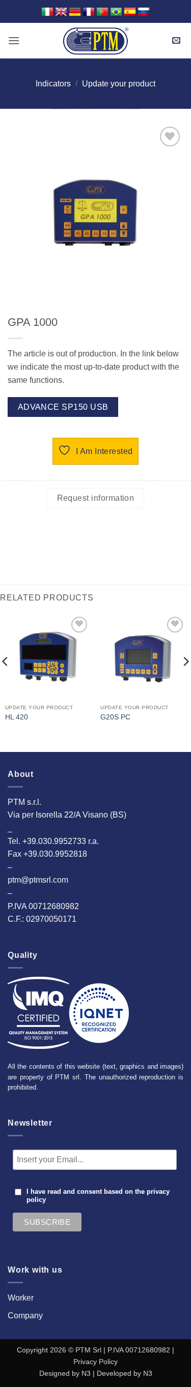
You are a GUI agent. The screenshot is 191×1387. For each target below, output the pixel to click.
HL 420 (16, 717)
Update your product (118, 83)
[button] (14, 40)
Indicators (53, 83)
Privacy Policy (95, 1362)
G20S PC (115, 717)
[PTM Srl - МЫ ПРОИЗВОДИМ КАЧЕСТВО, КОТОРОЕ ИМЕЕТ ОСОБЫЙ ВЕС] (96, 40)
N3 (86, 1373)
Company (25, 1315)
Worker (21, 1297)
